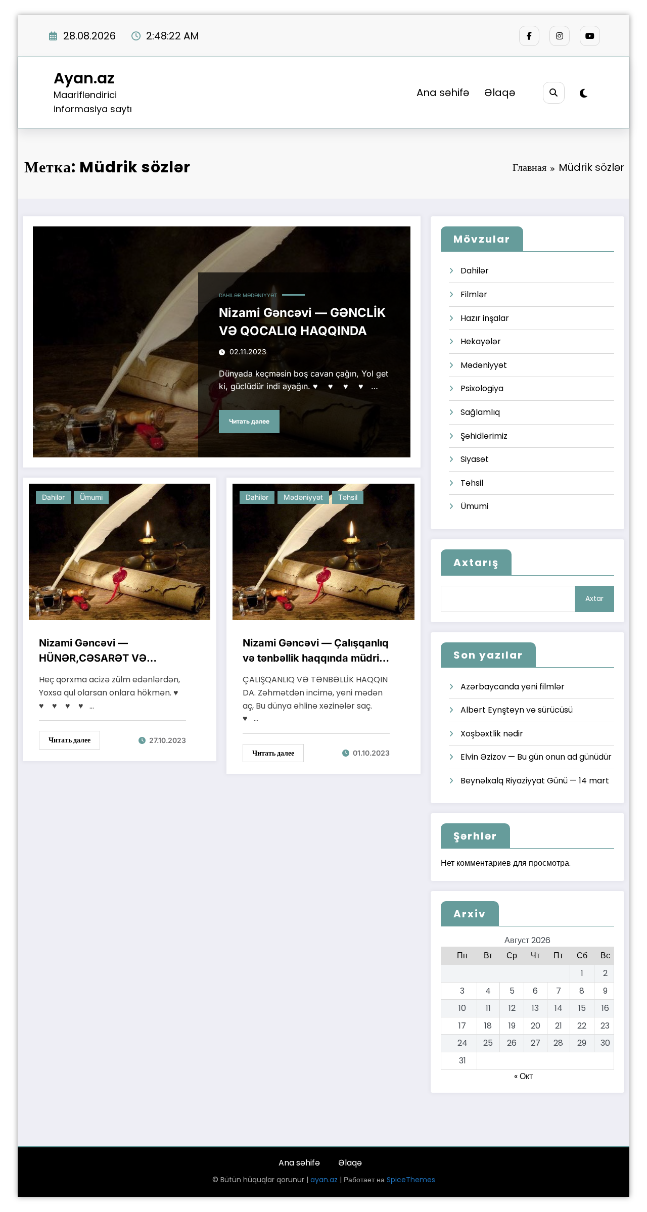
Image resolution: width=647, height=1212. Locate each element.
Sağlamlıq (480, 412)
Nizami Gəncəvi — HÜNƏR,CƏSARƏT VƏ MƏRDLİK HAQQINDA (93, 651)
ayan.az (324, 1180)
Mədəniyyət (260, 295)
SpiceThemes (411, 1180)
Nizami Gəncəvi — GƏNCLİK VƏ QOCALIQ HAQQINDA (302, 321)
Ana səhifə (443, 92)
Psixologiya (481, 388)
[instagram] (559, 36)
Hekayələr (480, 341)
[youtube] (590, 36)
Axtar (594, 598)
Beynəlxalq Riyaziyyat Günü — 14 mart (534, 780)
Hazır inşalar (484, 318)
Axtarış (476, 562)
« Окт (523, 1076)
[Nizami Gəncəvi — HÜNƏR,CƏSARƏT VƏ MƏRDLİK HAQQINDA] (119, 551)
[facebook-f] (529, 36)
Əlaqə (499, 92)
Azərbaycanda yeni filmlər (512, 686)
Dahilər (230, 295)
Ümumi (91, 497)
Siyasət (474, 459)
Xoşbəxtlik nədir (491, 733)
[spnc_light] (583, 93)
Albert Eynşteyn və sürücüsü (516, 710)
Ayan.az (84, 78)
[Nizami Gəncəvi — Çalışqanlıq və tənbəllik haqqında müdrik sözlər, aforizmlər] (323, 551)
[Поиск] (554, 93)
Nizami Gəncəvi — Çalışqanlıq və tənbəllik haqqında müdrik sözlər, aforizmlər (316, 651)
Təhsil (347, 497)
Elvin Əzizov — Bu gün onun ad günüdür (536, 757)
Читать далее (249, 421)
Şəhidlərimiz (483, 436)
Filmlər (473, 294)
